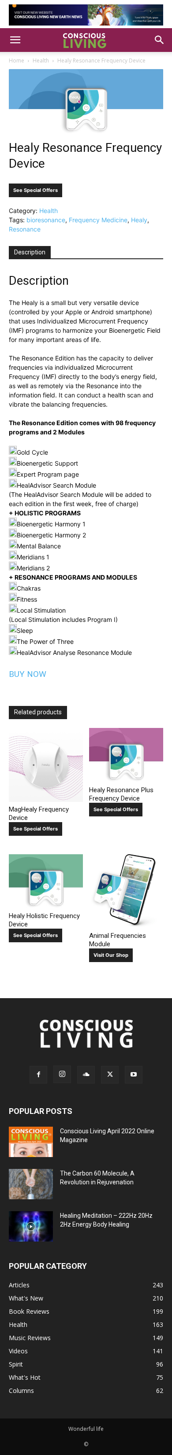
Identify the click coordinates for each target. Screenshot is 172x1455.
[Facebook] (38, 1075)
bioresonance (45, 220)
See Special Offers (35, 190)
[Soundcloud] (86, 1075)
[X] (110, 1075)
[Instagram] (62, 1074)
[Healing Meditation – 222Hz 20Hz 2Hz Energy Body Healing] (31, 1226)
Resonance (25, 229)
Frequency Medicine (98, 220)
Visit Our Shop (110, 955)
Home (16, 60)
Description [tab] (29, 252)
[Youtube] (133, 1075)
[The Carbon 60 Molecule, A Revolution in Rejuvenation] (31, 1184)
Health (41, 60)
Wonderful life (86, 1429)
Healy (139, 220)
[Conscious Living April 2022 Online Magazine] (31, 1142)
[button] (15, 40)
